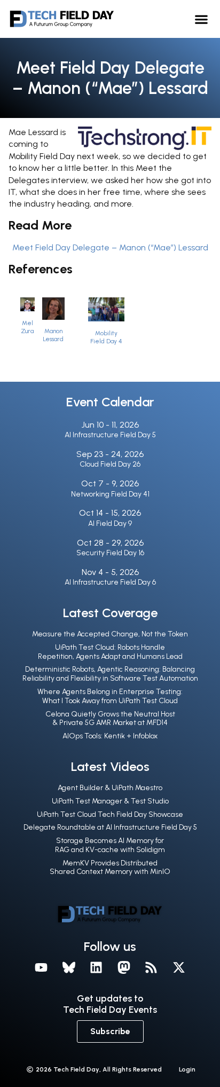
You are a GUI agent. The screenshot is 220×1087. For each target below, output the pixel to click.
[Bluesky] (69, 967)
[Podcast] (152, 967)
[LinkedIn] (96, 967)
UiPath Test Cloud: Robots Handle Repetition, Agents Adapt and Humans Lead (110, 652)
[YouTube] (41, 967)
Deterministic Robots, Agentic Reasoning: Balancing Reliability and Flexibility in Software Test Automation (110, 674)
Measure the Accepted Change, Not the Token (110, 634)
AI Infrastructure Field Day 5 (110, 434)
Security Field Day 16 (110, 552)
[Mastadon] (124, 967)
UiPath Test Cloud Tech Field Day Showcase (110, 814)
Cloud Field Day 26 (110, 464)
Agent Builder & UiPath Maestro (110, 787)
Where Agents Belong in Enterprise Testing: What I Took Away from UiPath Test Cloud (110, 696)
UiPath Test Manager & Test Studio (110, 801)
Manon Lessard (53, 335)
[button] (201, 19)
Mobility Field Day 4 (106, 337)
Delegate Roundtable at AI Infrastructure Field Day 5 (110, 827)
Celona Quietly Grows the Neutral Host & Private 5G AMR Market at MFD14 (110, 719)
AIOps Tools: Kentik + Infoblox (110, 736)
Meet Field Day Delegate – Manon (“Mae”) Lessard (110, 247)
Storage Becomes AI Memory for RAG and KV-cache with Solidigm (110, 845)
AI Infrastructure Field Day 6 (110, 582)
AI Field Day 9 (110, 523)
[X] (179, 967)
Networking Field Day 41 (110, 494)
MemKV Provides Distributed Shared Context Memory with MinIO (110, 867)
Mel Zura (27, 327)
